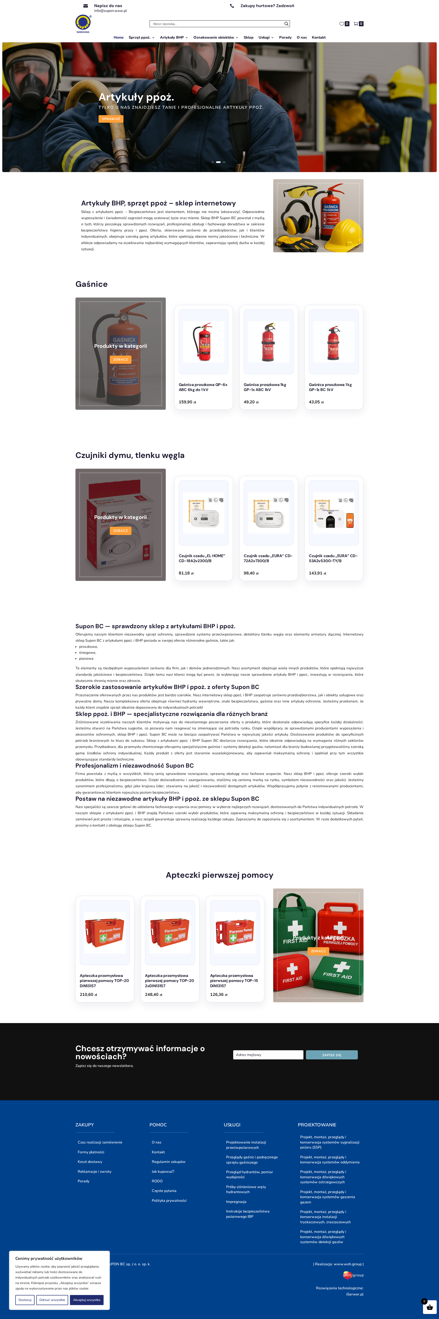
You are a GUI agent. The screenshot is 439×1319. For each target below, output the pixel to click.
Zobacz (120, 359)
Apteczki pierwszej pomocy (219, 875)
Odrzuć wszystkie (52, 1300)
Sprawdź (111, 119)
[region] (59, 1280)
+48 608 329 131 (256, 10)
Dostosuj (25, 1300)
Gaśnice (91, 284)
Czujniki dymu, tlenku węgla (130, 455)
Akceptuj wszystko (86, 1300)
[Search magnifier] (286, 24)
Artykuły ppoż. (136, 97)
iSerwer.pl (355, 1294)
